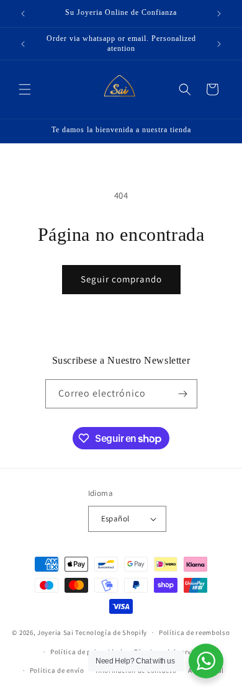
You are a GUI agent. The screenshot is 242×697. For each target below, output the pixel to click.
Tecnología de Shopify (111, 632)
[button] (24, 89)
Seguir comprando (121, 279)
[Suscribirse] (183, 393)
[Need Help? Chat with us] (206, 661)
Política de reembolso (194, 632)
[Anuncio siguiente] (219, 13)
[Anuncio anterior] (23, 13)
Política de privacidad (86, 651)
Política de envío (57, 670)
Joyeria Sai (55, 632)
